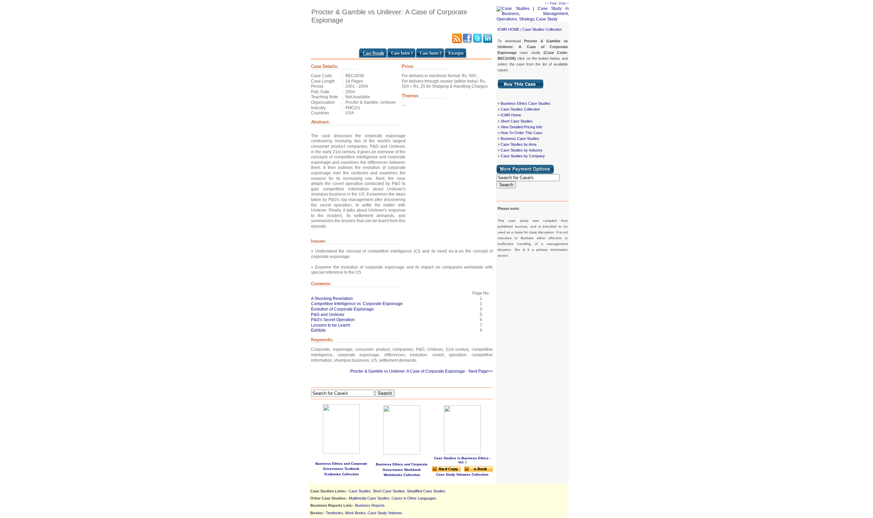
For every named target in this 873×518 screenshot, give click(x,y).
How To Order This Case (521, 133)
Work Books (355, 513)
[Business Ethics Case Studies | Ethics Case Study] (521, 87)
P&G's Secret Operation (333, 319)
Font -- (564, 3)
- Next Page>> (479, 371)
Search (506, 184)
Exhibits (318, 330)
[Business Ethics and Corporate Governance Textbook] (341, 427)
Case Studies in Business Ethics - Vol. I (462, 460)
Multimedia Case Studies (369, 498)
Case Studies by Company (523, 156)
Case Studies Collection (542, 29)
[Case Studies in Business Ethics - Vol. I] (462, 453)
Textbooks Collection (341, 474)
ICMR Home (511, 115)
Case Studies (360, 491)
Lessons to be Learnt (330, 325)
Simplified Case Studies (426, 491)
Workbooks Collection (402, 475)
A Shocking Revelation (332, 298)
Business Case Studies (520, 138)
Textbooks (334, 513)
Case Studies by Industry (522, 150)
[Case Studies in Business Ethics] (446, 471)
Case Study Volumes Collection (462, 474)
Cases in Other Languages (413, 498)
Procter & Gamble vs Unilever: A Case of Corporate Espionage (407, 371)
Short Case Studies (517, 121)
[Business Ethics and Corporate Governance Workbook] (401, 453)
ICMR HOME (508, 29)
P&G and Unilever (327, 314)
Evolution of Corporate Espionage (342, 309)
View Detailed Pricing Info (521, 127)
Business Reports (370, 505)
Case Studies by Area (518, 144)
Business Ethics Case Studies (525, 103)
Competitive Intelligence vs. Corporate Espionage (357, 303)
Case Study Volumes (385, 513)
